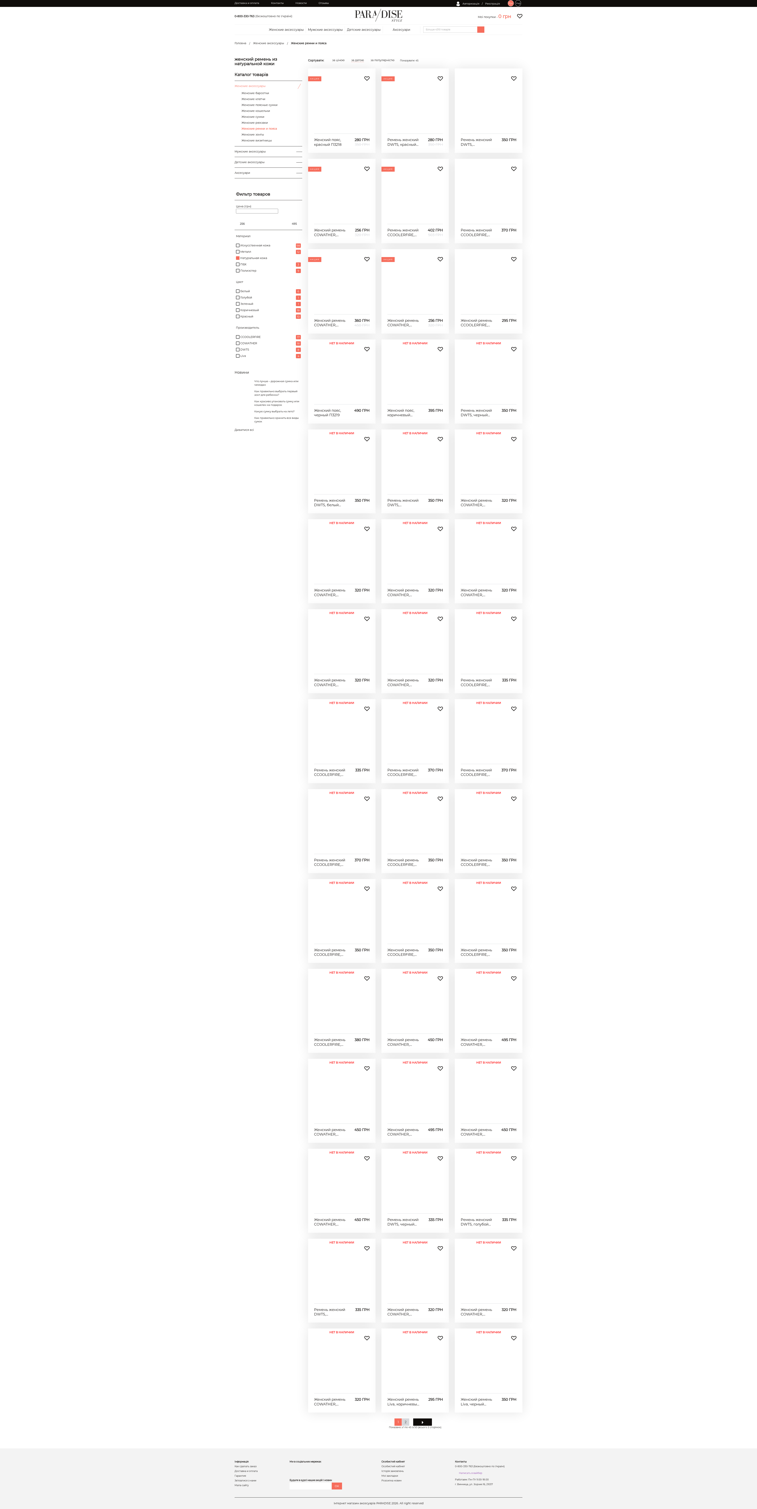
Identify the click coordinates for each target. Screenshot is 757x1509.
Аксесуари (401, 29)
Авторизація (470, 3)
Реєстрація (492, 3)
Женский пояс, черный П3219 (327, 412)
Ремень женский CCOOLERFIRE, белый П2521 (329, 772)
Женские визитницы (256, 140)
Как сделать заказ (245, 1466)
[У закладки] (367, 78)
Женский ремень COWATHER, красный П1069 (403, 323)
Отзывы (324, 3)
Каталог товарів (251, 74)
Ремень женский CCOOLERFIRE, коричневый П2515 (329, 862)
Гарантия (240, 1476)
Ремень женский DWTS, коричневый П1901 (329, 1312)
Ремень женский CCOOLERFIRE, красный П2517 (476, 772)
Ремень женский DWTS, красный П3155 (403, 142)
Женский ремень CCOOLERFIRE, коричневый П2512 (329, 952)
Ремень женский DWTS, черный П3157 (476, 413)
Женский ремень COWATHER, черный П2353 (476, 1132)
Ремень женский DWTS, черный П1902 (403, 1222)
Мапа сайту (242, 1485)
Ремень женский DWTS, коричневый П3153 (403, 503)
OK (337, 1486)
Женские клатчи (253, 99)
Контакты (277, 3)
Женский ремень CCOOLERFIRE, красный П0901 (476, 323)
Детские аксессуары (364, 29)
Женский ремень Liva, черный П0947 (476, 1402)
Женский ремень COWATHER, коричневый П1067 (403, 1312)
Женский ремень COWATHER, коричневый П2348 (329, 323)
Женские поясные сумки (259, 105)
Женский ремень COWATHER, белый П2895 (329, 592)
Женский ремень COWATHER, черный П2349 (403, 1042)
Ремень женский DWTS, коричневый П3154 (476, 142)
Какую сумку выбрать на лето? (274, 411)
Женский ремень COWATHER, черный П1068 (476, 1312)
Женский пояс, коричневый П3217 (400, 413)
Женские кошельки (255, 111)
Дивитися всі (244, 430)
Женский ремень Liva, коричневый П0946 (403, 1402)
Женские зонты (252, 134)
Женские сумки (252, 117)
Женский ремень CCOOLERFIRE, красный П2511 (476, 862)
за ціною (338, 60)
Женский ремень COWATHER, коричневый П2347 (329, 1222)
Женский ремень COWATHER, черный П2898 (329, 682)
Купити (342, 127)
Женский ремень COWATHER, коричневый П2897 (476, 592)
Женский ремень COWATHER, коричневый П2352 (403, 1132)
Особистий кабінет (393, 1466)
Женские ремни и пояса (259, 128)
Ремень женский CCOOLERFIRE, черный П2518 (476, 232)
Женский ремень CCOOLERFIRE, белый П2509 (329, 1042)
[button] (504, 16)
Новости (301, 3)
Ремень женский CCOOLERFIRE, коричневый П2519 (403, 232)
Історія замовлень (392, 1471)
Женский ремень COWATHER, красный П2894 (329, 232)
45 (409, 60)
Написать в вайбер (470, 1473)
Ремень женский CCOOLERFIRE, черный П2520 (476, 682)
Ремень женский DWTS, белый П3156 (329, 503)
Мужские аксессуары (325, 29)
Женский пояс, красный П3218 (327, 142)
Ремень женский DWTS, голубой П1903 (476, 1222)
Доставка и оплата (247, 3)
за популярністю (382, 60)
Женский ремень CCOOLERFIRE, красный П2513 (403, 952)
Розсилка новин (391, 1480)
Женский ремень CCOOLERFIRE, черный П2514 (476, 952)
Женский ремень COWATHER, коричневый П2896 (403, 592)
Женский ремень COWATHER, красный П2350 (476, 1042)
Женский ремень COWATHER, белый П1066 (329, 1402)
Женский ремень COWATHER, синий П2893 (476, 503)
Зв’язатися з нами (245, 1480)
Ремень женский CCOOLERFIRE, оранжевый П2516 (403, 772)
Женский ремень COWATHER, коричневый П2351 (329, 1132)
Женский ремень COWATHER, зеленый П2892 (403, 682)
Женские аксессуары (286, 29)
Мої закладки (389, 1476)
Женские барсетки (255, 93)
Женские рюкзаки (254, 122)
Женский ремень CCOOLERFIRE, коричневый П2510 (403, 862)
